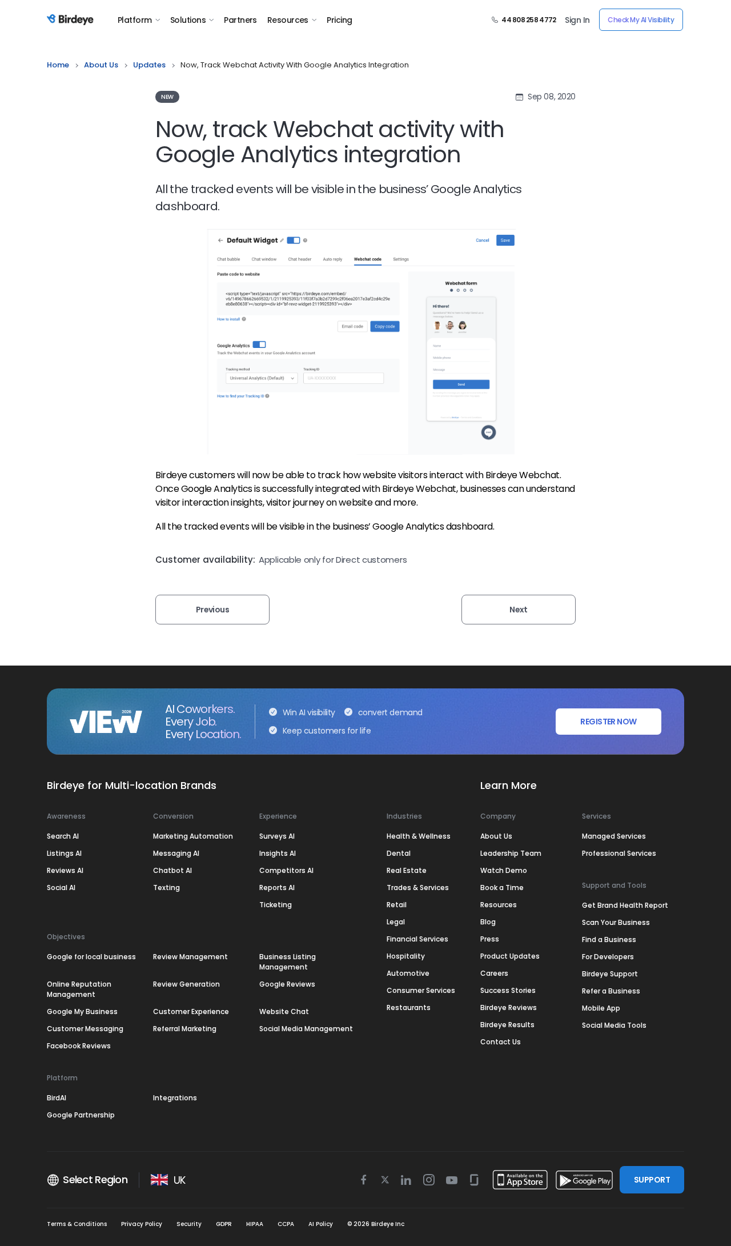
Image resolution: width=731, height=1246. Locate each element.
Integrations (175, 1098)
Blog (488, 922)
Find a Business (609, 939)
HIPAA (254, 1224)
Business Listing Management (287, 962)
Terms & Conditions (77, 1224)
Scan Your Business (616, 922)
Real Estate (407, 870)
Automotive (408, 973)
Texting (166, 887)
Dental (399, 853)
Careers (494, 973)
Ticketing (275, 905)
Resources (287, 20)
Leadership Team (510, 853)
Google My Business (82, 1011)
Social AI (61, 887)
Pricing (339, 20)
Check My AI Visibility (641, 20)
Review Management (190, 956)
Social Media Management (306, 1028)
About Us (101, 64)
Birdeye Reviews (508, 1007)
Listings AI (64, 853)
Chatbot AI (172, 870)
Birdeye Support (610, 974)
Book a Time (502, 887)
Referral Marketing (184, 1028)
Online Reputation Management (79, 989)
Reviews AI (65, 870)
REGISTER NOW (608, 721)
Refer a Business (611, 991)
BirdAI (56, 1098)
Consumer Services (421, 990)
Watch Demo (503, 870)
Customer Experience (191, 1011)
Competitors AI (286, 870)
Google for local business (91, 956)
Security (189, 1224)
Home (58, 64)
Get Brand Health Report (625, 905)
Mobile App (601, 1008)
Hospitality (406, 956)
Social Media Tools (614, 1025)
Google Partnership (81, 1115)
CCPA (286, 1224)
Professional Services (619, 853)
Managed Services (614, 836)
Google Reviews (287, 984)
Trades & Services (418, 887)
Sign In (577, 20)
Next (518, 609)
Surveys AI (277, 836)
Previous (213, 609)
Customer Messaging (85, 1028)
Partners (240, 20)
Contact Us (500, 1042)
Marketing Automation (193, 836)
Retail (397, 905)
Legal (396, 922)
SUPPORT (652, 1179)
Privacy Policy (141, 1224)
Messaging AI (176, 853)
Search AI (63, 836)
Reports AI (277, 887)
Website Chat (284, 1011)
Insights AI (277, 853)
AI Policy (320, 1224)
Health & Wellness (419, 836)
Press (489, 939)
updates (149, 64)
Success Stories (508, 990)
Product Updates (510, 956)
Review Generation (186, 984)
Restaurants (409, 1007)
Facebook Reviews (79, 1046)
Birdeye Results (507, 1024)
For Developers (608, 956)
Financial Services (417, 939)
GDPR (224, 1224)
